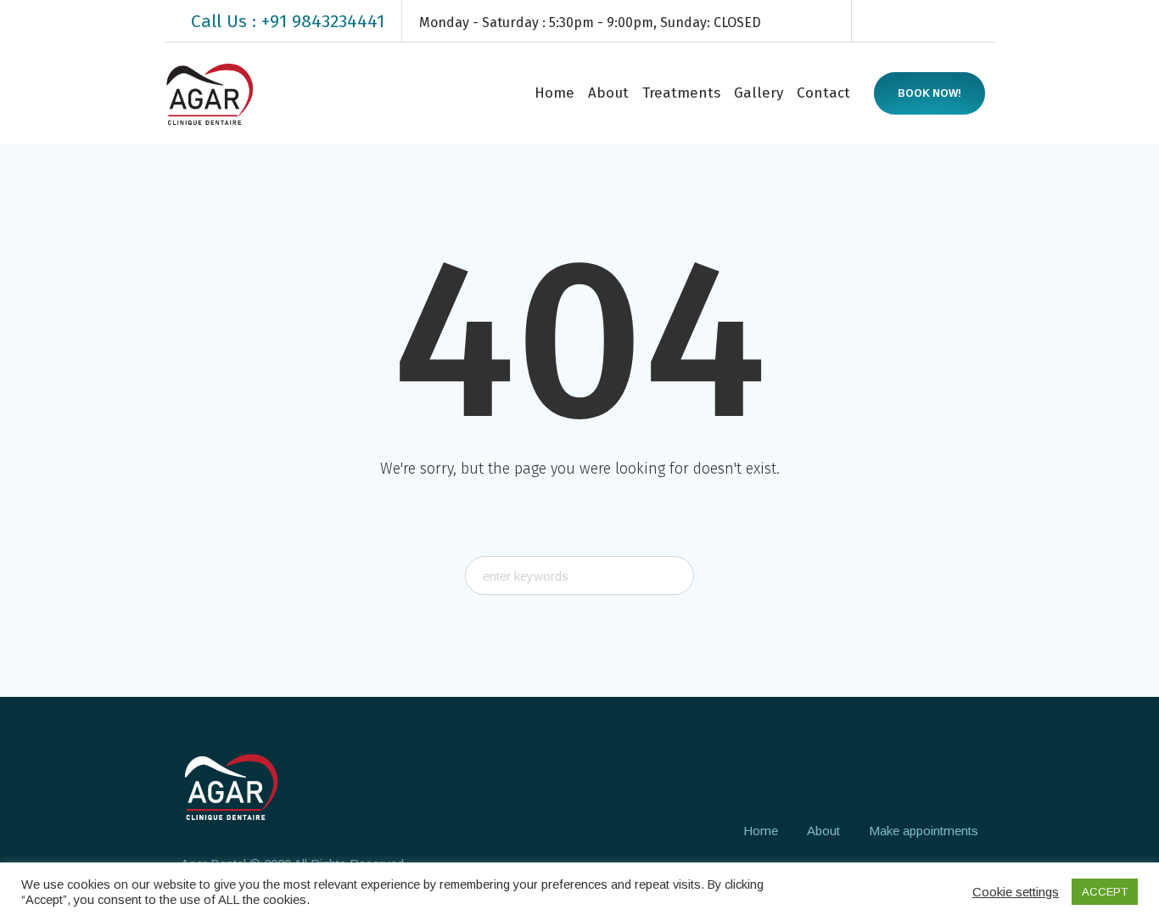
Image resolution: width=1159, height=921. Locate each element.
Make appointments (923, 830)
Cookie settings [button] (1015, 891)
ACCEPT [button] (1105, 891)
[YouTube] (983, 21)
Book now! (929, 93)
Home (760, 830)
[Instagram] (932, 21)
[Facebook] (881, 21)
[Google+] (907, 21)
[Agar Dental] (230, 786)
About (823, 830)
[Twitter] (957, 21)
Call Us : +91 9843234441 (287, 21)
